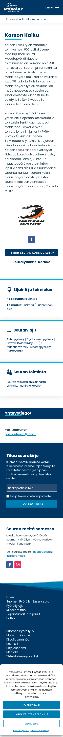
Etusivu (10, 19)
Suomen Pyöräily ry (20, 631)
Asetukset (31, 723)
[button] (49, 7)
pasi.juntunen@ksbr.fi (20, 434)
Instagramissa (15, 556)
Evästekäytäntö (21, 730)
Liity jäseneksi (16, 648)
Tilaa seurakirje (31, 503)
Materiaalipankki (18, 635)
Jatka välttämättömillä (31, 714)
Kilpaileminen (16, 610)
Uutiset (11, 618)
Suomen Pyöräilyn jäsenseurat (28, 601)
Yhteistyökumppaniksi (22, 656)
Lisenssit (12, 644)
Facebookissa (41, 552)
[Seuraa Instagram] (17, 564)
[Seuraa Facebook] (31, 239)
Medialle (12, 652)
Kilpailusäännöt (17, 639)
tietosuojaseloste (40, 496)
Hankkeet (23, 19)
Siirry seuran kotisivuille (30, 252)
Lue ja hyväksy (30, 496)
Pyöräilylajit (14, 606)
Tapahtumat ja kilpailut (23, 614)
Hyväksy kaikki (31, 705)
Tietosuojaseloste (40, 730)
